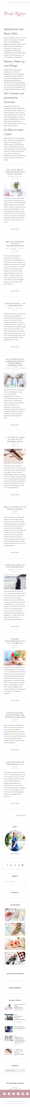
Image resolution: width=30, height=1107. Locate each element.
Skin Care (11, 911)
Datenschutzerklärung (15, 1089)
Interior (11, 176)
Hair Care (13, 248)
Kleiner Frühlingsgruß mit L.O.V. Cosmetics (15, 641)
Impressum (15, 1087)
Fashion (11, 308)
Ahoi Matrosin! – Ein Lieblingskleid (19, 1027)
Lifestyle (18, 176)
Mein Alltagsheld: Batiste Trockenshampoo (15, 244)
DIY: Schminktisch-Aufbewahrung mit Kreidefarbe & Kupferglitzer (19, 1039)
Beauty (10, 954)
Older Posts (21, 815)
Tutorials (15, 250)
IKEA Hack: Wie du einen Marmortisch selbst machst (15, 172)
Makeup (22, 368)
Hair (6, 248)
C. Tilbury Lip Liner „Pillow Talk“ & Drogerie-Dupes (15, 439)
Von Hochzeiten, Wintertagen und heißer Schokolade (15, 715)
